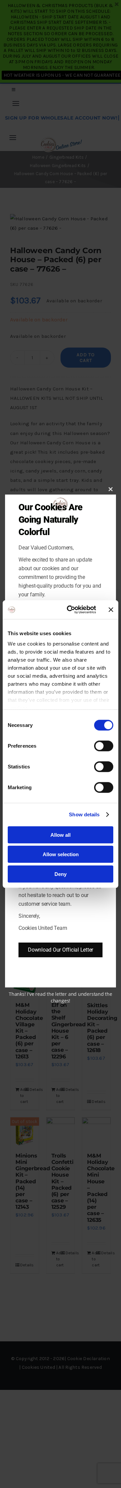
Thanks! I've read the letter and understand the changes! (60, 997)
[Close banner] (111, 609)
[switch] (103, 745)
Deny (60, 874)
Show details (84, 814)
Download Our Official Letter (60, 950)
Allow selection (61, 854)
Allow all (60, 834)
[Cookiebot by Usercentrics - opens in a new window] (71, 609)
